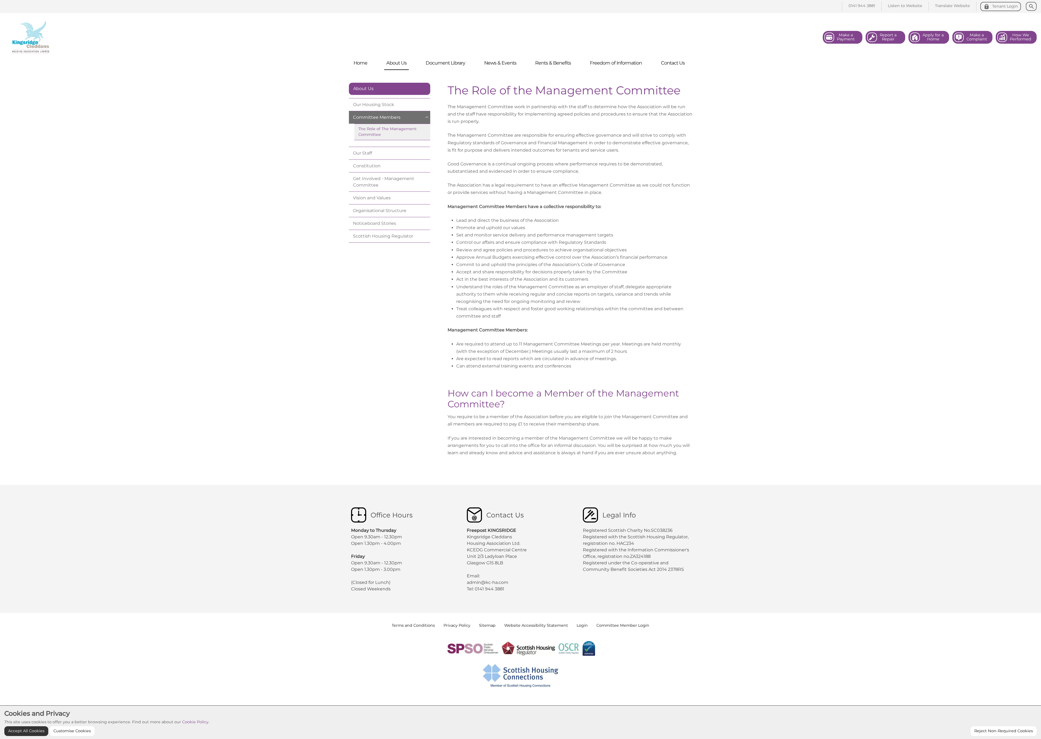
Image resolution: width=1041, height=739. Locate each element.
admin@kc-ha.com (488, 582)
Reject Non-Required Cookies (1003, 730)
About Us (363, 88)
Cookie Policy (195, 721)
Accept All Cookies (26, 730)
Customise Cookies (72, 730)
